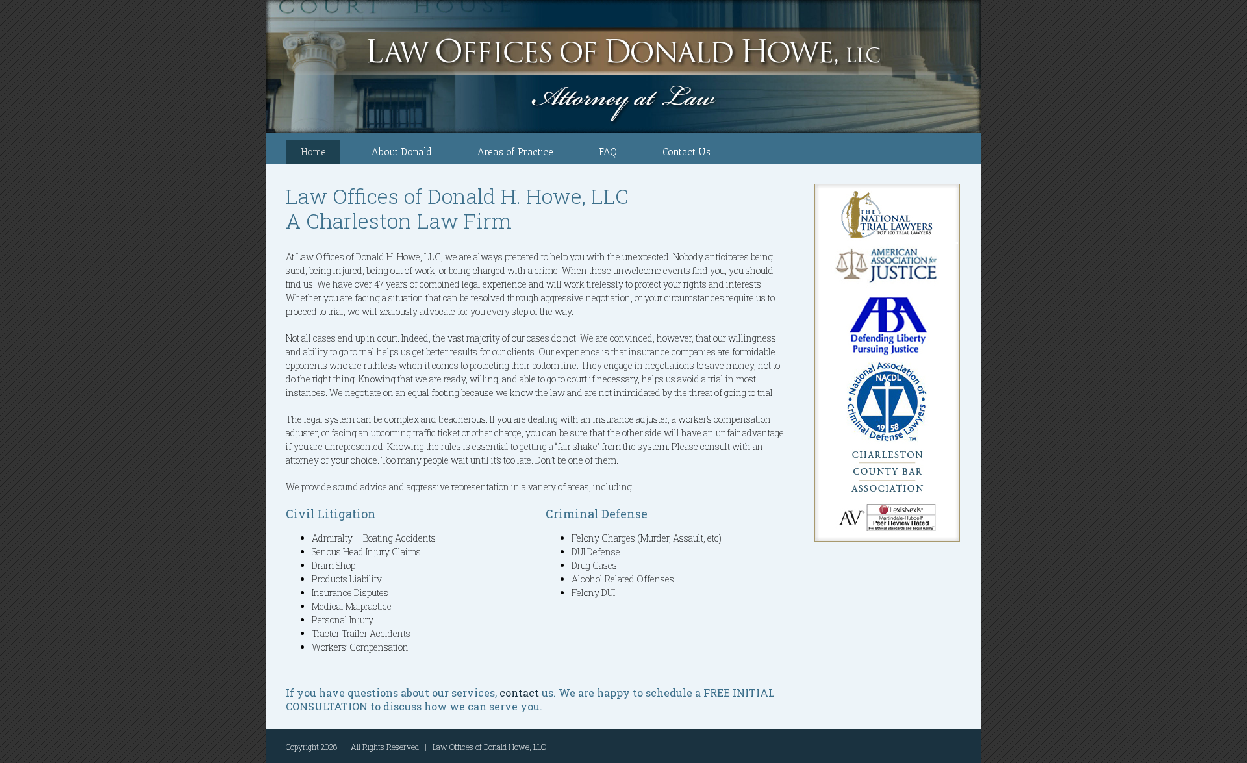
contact (519, 692)
